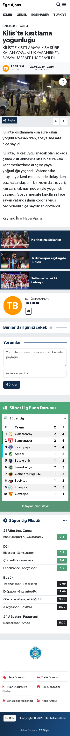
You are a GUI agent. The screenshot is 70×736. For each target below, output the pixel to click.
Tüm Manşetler (50, 686)
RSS (11, 718)
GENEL (22, 15)
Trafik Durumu (50, 677)
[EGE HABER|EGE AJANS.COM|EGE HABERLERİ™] (35, 653)
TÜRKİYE (59, 15)
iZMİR (7, 15)
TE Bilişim (44, 730)
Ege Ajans (12, 5)
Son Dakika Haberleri (20, 700)
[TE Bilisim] (12, 305)
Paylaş (12, 120)
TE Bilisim (32, 302)
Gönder (12, 384)
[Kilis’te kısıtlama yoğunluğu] (35, 95)
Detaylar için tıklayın (35, 506)
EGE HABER (40, 15)
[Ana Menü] (64, 5)
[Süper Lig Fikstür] (65, 520)
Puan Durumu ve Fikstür (15, 689)
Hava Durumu (16, 677)
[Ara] (58, 5)
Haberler (9, 26)
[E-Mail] (28, 311)
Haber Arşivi (49, 700)
